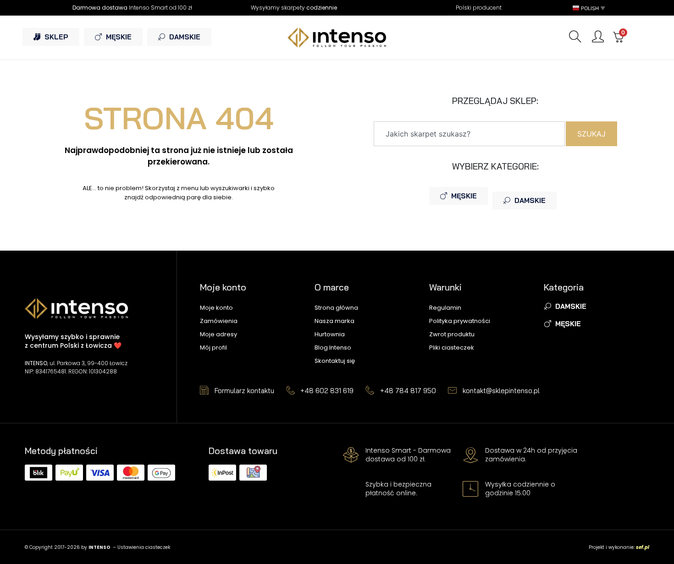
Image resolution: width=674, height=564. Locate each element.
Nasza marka (334, 321)
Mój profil (213, 347)
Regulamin (445, 307)
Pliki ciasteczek (451, 347)
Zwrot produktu (452, 334)
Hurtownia (330, 334)
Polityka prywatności (459, 321)
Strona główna (336, 307)
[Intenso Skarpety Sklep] (336, 37)
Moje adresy (218, 334)
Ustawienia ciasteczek (143, 547)
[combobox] (469, 133)
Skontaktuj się (335, 360)
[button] (589, 8)
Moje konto (216, 307)
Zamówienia (219, 321)
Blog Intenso (333, 347)
